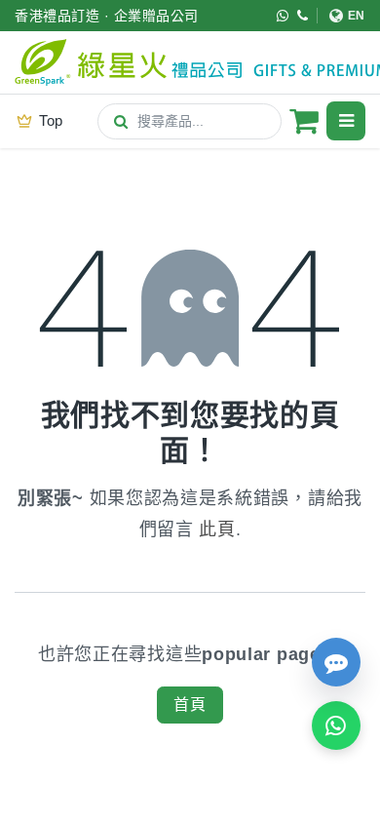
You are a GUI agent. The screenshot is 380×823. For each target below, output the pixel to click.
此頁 (217, 529)
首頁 (189, 704)
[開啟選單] (345, 120)
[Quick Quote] (336, 662)
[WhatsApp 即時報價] (336, 725)
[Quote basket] (304, 120)
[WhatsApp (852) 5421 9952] (283, 15)
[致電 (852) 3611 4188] (303, 15)
